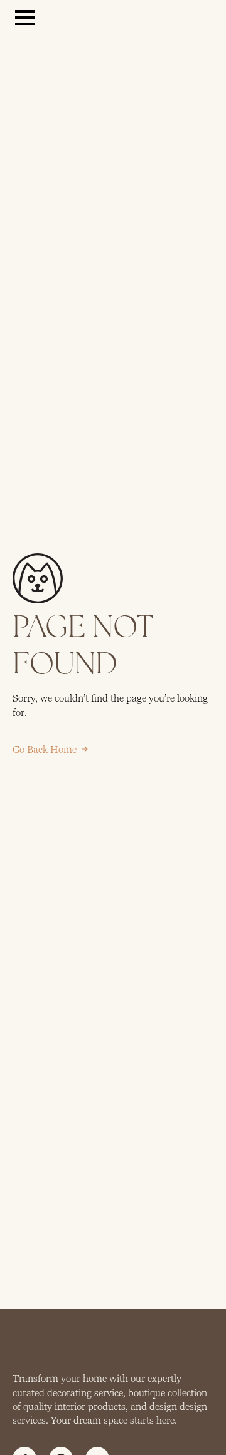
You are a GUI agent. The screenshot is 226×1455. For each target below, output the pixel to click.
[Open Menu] (25, 18)
